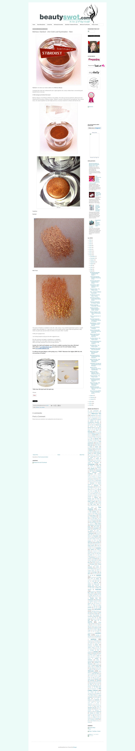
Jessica (98, 557)
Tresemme (98, 701)
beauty (90, 432)
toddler (98, 697)
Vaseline (89, 709)
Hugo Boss (99, 553)
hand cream (91, 545)
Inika (99, 554)
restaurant (90, 651)
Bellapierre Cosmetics (95, 433)
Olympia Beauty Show (95, 626)
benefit (94, 434)
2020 (90, 242)
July (91, 265)
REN (98, 650)
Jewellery (89, 558)
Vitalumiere (97, 710)
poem (95, 642)
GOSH (100, 537)
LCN (100, 568)
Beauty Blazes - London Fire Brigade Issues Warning (95, 324)
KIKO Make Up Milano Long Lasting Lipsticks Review (95, 299)
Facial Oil (94, 517)
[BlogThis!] (55, 405)
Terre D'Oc (97, 684)
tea (99, 683)
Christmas (91, 464)
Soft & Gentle (90, 675)
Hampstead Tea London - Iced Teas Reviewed (95, 349)
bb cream (96, 430)
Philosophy (96, 640)
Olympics (89, 627)
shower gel (98, 666)
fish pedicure (90, 523)
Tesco (89, 685)
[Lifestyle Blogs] (91, 727)
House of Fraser (91, 553)
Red (94, 648)
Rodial (98, 654)
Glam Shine (90, 534)
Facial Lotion (98, 514)
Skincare (91, 671)
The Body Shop (97, 687)
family (90, 521)
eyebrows (99, 509)
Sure (90, 681)
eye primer (91, 507)
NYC (97, 623)
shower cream (91, 666)
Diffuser (89, 489)
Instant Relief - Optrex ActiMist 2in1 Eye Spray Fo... (94, 286)
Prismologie (90, 646)
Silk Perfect (99, 668)
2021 (90, 240)
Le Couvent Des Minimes (94, 569)
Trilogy (98, 702)
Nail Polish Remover (96, 611)
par (93, 633)
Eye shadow (42, 407)
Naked (92, 613)
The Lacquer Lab (92, 691)
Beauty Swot (94, 132)
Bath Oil (99, 427)
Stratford (98, 677)
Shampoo (90, 664)
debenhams (92, 483)
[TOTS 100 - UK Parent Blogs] (94, 734)
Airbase (99, 415)
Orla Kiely (94, 630)
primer (96, 644)
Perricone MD (90, 640)
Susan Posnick (95, 681)
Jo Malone (95, 558)
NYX (100, 623)
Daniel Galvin (91, 480)
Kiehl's (98, 561)
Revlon (89, 653)
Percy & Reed (98, 637)
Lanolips (97, 566)
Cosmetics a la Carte (96, 476)
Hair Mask (97, 542)
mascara (98, 589)
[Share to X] (57, 405)
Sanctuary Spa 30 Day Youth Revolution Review (95, 282)
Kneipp (94, 562)
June (91, 267)
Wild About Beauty (96, 714)
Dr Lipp (98, 493)
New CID (96, 616)
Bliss (92, 438)
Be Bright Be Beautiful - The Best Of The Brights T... (95, 273)
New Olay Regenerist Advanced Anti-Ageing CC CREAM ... (95, 320)
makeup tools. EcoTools (93, 585)
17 (88, 410)
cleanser (99, 467)
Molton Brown (98, 599)
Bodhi (89, 441)
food (89, 526)
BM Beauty (90, 440)
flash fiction (98, 523)
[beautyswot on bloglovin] (94, 128)
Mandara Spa (91, 586)
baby (93, 424)
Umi (93, 705)
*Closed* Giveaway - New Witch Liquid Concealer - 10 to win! (97, 208)
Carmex (97, 454)
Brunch (96, 449)
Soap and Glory (95, 673)
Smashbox (95, 672)
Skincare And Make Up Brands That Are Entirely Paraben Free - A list (94, 164)
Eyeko (90, 510)
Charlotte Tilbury (92, 461)
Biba (99, 434)
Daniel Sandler (98, 480)
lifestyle (98, 570)
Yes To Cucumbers (96, 718)
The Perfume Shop (91, 694)
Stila (93, 677)
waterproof (99, 711)
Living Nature (93, 577)
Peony (93, 637)
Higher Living (91, 548)
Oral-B (90, 628)
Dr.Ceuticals (90, 494)
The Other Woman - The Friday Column (95, 339)
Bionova (89, 436)
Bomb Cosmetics (98, 445)
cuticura (99, 479)
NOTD (90, 622)
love (88, 581)
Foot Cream (96, 526)
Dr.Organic (96, 494)
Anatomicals (94, 418)
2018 (90, 245)
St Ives (90, 676)
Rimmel (94, 653)
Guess (95, 540)
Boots (96, 446)
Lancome (90, 566)
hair (98, 541)
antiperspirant (93, 419)
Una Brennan (98, 705)
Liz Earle (99, 577)
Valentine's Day (91, 707)
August (92, 263)
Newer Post (35, 454)
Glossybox (95, 536)
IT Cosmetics (98, 556)
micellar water (92, 595)
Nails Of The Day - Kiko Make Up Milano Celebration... (95, 360)
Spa (100, 675)
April (91, 271)
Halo (99, 544)
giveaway (91, 533)
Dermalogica (90, 487)
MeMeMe (96, 594)
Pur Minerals (96, 646)
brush (100, 449)
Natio (100, 613)
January (92, 399)
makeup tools (96, 583)
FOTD (89, 528)
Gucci (98, 538)
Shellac (89, 665)
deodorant (96, 485)
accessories (96, 410)
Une (90, 706)
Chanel (97, 458)
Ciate (100, 464)
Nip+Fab (94, 619)
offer (90, 624)
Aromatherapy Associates (93, 422)
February (92, 397)
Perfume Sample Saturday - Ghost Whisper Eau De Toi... (95, 373)
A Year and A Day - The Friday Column (95, 376)
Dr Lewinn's (93, 493)
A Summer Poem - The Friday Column (95, 289)
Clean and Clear (91, 467)
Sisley (94, 669)
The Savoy (99, 694)
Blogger (75, 747)
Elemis (96, 497)
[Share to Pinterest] (60, 405)
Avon (89, 424)
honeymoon (95, 550)
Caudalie (93, 456)
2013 (90, 254)
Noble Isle (96, 620)
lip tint (91, 575)
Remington (92, 650)
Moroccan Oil (96, 602)
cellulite (97, 457)
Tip (94, 697)
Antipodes (99, 419)
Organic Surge (97, 628)
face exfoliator (93, 511)
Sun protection (91, 680)
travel (93, 701)
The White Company (93, 695)
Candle (89, 453)
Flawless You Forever (95, 525)
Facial (93, 514)
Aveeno (93, 423)
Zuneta (89, 722)
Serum (89, 662)
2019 (90, 243)
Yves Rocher (93, 720)
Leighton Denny (91, 570)
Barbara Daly (93, 426)
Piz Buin (90, 642)
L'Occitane (91, 564)
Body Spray (97, 444)
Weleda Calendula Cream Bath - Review (95, 305)
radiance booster (91, 647)
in (95, 554)
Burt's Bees (97, 450)
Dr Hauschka (95, 492)
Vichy (95, 709)
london (97, 578)
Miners (90, 596)
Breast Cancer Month (97, 448)
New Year (94, 617)
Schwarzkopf (90, 661)
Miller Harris (99, 595)
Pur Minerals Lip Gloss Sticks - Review (95, 295)
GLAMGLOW (97, 534)
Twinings (89, 705)
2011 (90, 403)
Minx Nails (95, 596)
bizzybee (90, 437)
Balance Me (98, 424)
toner (89, 698)
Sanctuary (90, 659)
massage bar (93, 591)
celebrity (91, 457)
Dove (96, 491)
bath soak (97, 428)
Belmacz (37, 407)
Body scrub (90, 444)
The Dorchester (93, 688)
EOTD (98, 498)
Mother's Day (90, 603)
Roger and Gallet (91, 655)
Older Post (82, 454)
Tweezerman (90, 703)
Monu (100, 600)
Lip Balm (94, 572)
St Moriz (95, 676)
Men (100, 594)
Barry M (94, 427)
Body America (94, 441)
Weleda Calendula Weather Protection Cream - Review (94, 309)
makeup (89, 583)
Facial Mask (92, 515)
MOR (90, 602)
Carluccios (92, 454)
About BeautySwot (41, 24)
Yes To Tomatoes (91, 719)
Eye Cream (98, 502)
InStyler (89, 556)
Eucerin (99, 501)
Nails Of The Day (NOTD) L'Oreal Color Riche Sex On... (95, 392)
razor (98, 647)
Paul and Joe (90, 636)
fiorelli (99, 522)
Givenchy (98, 533)
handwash (90, 546)
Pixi (100, 640)
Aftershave (93, 415)
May (91, 269)
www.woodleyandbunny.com (42, 348)
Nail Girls (95, 607)
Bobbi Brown (96, 440)
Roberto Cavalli (92, 654)
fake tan (93, 519)
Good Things (94, 537)
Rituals (100, 653)
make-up (96, 582)
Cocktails (99, 468)
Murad (94, 604)
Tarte (96, 683)
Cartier (89, 456)
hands (98, 545)
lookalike (89, 579)
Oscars (89, 631)
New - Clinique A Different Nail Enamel (95, 292)
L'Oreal (99, 564)
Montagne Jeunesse (93, 600)
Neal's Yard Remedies (94, 615)
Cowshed (94, 477)
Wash (94, 711)
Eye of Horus (97, 505)
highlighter (98, 548)
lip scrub (99, 573)
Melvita (90, 594)
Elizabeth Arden (91, 498)
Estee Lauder (91, 501)
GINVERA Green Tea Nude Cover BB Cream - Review (95, 388)
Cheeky (98, 461)
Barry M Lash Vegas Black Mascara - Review (94, 352)
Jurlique (99, 560)
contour (94, 475)
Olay (89, 626)
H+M (94, 541)
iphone (93, 556)
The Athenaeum (95, 685)
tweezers (97, 703)
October (92, 260)
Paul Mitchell (97, 636)
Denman (95, 484)
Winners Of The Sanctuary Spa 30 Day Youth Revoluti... (95, 368)
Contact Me (49, 24)
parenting (97, 635)
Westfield (89, 714)
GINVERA (90, 532)
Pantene (89, 633)
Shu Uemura (92, 668)
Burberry (91, 450)
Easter (95, 496)
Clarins (97, 465)
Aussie (89, 423)
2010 (90, 405)
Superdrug (99, 680)
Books (91, 446)
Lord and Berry (96, 579)
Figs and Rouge (93, 522)
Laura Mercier (91, 568)
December (92, 256)
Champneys (90, 458)
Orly (99, 630)
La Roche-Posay (95, 565)
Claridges (91, 465)
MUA (89, 604)
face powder (95, 513)
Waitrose (89, 711)
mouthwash (97, 603)
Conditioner (90, 473)
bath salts (91, 428)
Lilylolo (89, 572)
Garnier (91, 530)
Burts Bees (90, 452)
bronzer (90, 449)
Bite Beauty (99, 436)
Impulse (91, 554)
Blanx (95, 437)
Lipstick (98, 575)
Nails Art (95, 612)
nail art (95, 606)
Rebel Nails (90, 648)
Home (34, 24)
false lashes (98, 519)
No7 (89, 620)
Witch (93, 715)
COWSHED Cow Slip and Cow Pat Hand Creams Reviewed (95, 364)
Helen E (99, 546)
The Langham (97, 693)
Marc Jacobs (98, 586)
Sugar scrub (90, 679)
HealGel (95, 546)
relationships (99, 648)
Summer (96, 679)
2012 (90, 401)
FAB (100, 510)
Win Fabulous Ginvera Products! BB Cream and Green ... (95, 356)
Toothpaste (96, 699)
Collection (91, 469)
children (89, 462)
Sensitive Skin (97, 661)
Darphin (90, 481)
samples (96, 658)
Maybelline (99, 592)
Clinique (93, 468)
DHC (96, 486)
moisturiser (90, 599)
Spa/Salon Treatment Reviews (71, 24)
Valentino (98, 707)
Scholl (97, 659)
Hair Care (90, 542)
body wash (90, 445)
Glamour (89, 536)
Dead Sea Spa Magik (97, 481)
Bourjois (89, 448)
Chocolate (96, 462)
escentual (89, 500)
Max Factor (91, 592)
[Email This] (54, 405)
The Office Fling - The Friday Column (94, 346)
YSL (97, 719)
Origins (89, 630)
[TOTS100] (90, 735)
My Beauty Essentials (58, 24)
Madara (89, 582)
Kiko (89, 562)
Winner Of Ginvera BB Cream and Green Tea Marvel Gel (95, 331)
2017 (90, 247)
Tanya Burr (91, 683)
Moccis (100, 596)
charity (89, 460)
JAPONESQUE (92, 557)
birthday (93, 436)
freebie (89, 529)
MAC (98, 581)
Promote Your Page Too (94, 157)
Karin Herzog (92, 561)
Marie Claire (91, 587)
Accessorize (90, 412)
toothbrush (90, 699)
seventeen (96, 662)
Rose (98, 655)
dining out (94, 489)
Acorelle (96, 412)
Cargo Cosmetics (97, 453)
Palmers (97, 631)
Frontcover (94, 529)
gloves (89, 537)
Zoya (99, 720)
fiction (100, 521)
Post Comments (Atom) (43, 457)
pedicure (89, 637)
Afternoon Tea (96, 414)
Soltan (96, 675)
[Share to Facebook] (58, 405)
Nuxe (93, 623)
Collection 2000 (98, 469)
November (92, 258)
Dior (99, 489)
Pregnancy (90, 644)
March (91, 395)
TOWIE (89, 701)
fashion (94, 521)
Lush (93, 581)
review (96, 652)
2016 (90, 249)
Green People (92, 538)
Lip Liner (94, 573)
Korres (98, 562)
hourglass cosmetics (96, 552)
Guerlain (89, 540)
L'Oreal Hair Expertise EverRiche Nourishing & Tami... (95, 278)
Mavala (98, 591)
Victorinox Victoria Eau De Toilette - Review (95, 302)
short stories (95, 665)
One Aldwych (95, 627)
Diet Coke (97, 488)
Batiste (89, 430)
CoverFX (89, 477)
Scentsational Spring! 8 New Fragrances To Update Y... (95, 380)
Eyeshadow (96, 510)
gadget (100, 529)
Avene (98, 423)
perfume (93, 639)
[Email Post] (51, 405)
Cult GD (95, 479)
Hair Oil (89, 544)
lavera (97, 568)
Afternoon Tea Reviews (85, 24)
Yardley (94, 716)
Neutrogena (90, 616)
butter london (97, 452)
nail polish (97, 609)
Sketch (98, 669)
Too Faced (96, 698)
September (92, 261)
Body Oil (98, 442)
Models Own (94, 598)
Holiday (92, 549)
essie (99, 500)
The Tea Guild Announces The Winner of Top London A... (95, 342)
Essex (95, 500)
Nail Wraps (90, 612)
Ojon (99, 624)
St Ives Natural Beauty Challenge (95, 328)
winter (89, 715)
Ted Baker (90, 684)
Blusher (97, 438)
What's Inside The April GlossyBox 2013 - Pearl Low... (95, 335)
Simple (90, 669)
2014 (90, 253)
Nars (96, 613)
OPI (100, 627)
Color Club (92, 471)
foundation (96, 528)
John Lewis (94, 560)
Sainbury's (98, 657)
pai (93, 631)
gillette (98, 530)
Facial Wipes (94, 518)
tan (100, 681)
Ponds (98, 642)
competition (98, 471)
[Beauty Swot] (94, 156)
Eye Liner (93, 504)
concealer (94, 472)
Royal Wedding (91, 657)
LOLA (92, 578)
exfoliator (91, 502)
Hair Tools (94, 544)
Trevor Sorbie (91, 702)
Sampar (89, 658)
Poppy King (97, 643)
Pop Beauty (90, 643)
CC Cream (99, 456)
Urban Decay (96, 706)
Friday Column (95, 24)
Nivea (98, 619)
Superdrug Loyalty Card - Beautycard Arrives (98, 194)
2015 (90, 251)
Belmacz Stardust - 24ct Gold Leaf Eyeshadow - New (95, 313)
